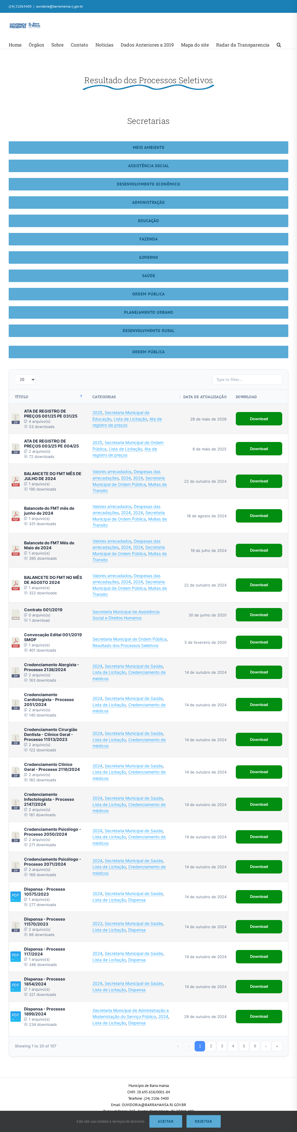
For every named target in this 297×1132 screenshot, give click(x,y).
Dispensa (137, 899)
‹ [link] (188, 1046)
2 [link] (211, 1046)
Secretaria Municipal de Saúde (134, 666)
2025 (97, 412)
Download (259, 418)
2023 (97, 923)
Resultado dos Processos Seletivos (125, 645)
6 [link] (255, 1046)
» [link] (277, 1046)
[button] (279, 44)
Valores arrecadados (112, 471)
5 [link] (244, 1046)
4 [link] (233, 1046)
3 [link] (222, 1046)
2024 (126, 477)
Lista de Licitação (130, 418)
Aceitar (166, 1121)
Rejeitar (203, 1121)
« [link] (178, 1046)
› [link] (266, 1046)
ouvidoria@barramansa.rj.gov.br (59, 6)
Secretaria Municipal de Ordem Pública (129, 639)
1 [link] (200, 1046)
